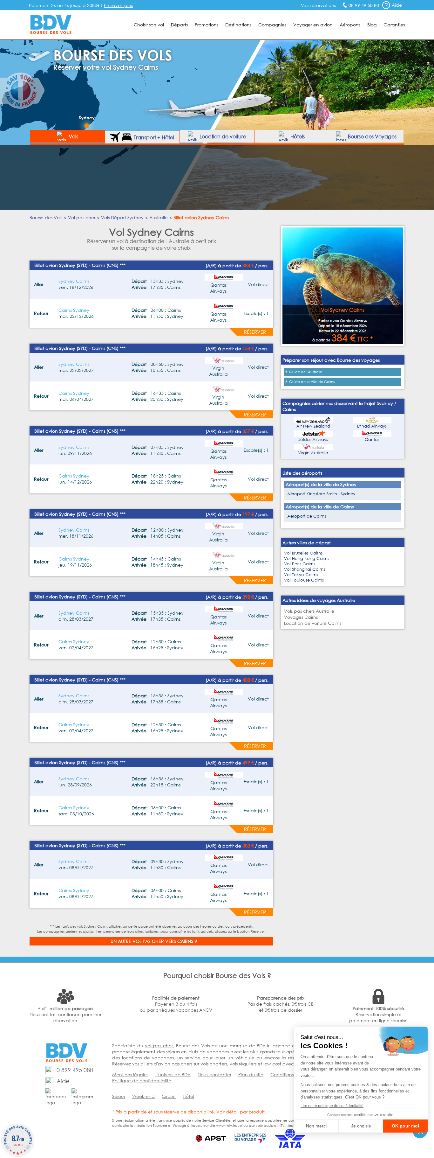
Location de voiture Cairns (312, 623)
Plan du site (250, 1074)
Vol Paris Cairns (299, 564)
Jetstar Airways (313, 439)
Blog (371, 25)
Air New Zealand (313, 426)
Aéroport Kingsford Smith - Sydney (321, 494)
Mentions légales (130, 1074)
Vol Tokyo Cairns (301, 574)
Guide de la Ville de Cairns (312, 381)
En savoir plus (118, 5)
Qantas (372, 439)
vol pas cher (159, 1046)
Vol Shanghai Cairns (304, 569)
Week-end (143, 1096)
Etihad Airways (372, 426)
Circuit (169, 1096)
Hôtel (188, 1096)
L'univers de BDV (173, 1074)
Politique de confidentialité (141, 1081)
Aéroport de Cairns (306, 516)
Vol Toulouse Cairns (304, 580)
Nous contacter (214, 1074)
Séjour (118, 1096)
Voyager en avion (313, 25)
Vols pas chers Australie (309, 611)
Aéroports (350, 25)
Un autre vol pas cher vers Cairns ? (154, 941)
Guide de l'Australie (305, 371)
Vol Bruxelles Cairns (303, 553)
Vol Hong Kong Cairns (306, 558)
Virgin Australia (313, 453)
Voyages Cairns (301, 617)
